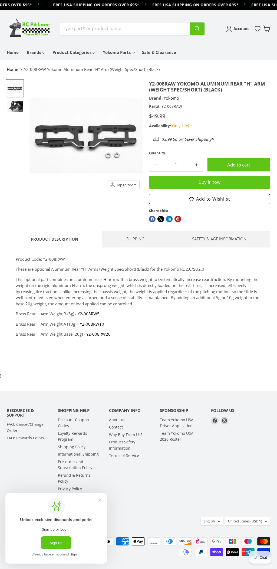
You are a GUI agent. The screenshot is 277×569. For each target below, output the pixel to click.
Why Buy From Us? (125, 434)
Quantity (157, 153)
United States (245, 521)
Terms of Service (124, 455)
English (209, 521)
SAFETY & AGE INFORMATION (219, 238)
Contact (116, 427)
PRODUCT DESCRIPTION (54, 239)
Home (13, 52)
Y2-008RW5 (89, 313)
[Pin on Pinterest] (177, 219)
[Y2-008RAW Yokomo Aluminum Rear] (15, 88)
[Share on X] (160, 219)
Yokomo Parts (117, 52)
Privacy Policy (70, 488)
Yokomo (171, 98)
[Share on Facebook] (152, 219)
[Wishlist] (257, 28)
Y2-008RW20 (98, 334)
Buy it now (209, 182)
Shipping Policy (71, 446)
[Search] (197, 28)
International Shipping (78, 454)
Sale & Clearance (159, 52)
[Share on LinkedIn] (169, 219)
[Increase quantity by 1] (196, 165)
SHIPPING (135, 238)
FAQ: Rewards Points (25, 437)
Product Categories (72, 52)
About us (117, 419)
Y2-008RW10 (92, 324)
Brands (34, 52)
